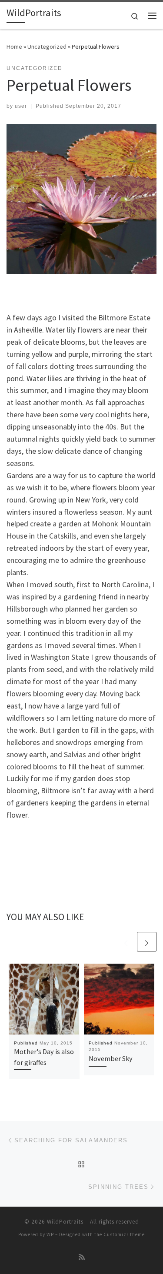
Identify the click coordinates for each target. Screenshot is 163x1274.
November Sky (111, 1058)
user (21, 106)
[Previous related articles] (126, 941)
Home (14, 46)
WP (50, 1234)
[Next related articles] (146, 941)
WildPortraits (65, 1221)
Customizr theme (124, 1234)
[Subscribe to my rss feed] (82, 1257)
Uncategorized (47, 46)
